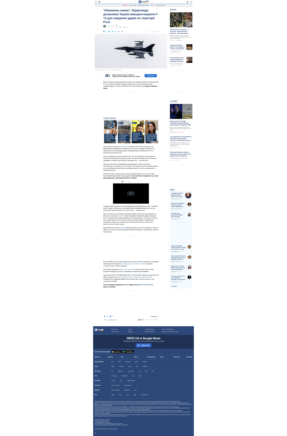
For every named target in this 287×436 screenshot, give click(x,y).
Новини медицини (115, 390)
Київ (112, 361)
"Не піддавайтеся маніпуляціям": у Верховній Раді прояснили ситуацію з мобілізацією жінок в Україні (181, 138)
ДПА (140, 371)
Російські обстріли (160, 5)
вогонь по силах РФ (126, 269)
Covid (135, 390)
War (116, 25)
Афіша (112, 394)
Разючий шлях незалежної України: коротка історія (177, 215)
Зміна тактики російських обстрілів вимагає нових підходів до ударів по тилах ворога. (178, 257)
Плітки (120, 394)
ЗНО (146, 371)
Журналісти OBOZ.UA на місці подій (170, 331)
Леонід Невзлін (174, 271)
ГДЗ (112, 371)
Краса (127, 394)
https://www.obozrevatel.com (144, 401)
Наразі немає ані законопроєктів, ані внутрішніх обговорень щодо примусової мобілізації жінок (180, 144)
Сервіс (140, 375)
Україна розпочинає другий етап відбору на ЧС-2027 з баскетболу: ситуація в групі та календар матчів (177, 47)
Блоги (161, 357)
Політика (110, 357)
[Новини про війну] (140, 320)
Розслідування (151, 357)
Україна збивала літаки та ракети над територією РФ (134, 277)
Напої (121, 380)
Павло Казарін (174, 218)
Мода (135, 394)
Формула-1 (145, 366)
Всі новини (189, 357)
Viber (148, 285)
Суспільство (176, 357)
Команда (130, 329)
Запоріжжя (127, 361)
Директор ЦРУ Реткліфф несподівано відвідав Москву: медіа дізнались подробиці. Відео (180, 123)
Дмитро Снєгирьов (175, 261)
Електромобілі (124, 375)
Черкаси (145, 361)
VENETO (152, 5)
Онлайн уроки (131, 371)
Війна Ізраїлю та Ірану (143, 5)
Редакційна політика (112, 319)
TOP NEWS (173, 101)
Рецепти (113, 380)
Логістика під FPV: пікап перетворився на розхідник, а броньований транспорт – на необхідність (178, 277)
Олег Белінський (174, 198)
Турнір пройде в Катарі (175, 51)
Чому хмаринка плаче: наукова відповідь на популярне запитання (177, 59)
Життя (136, 357)
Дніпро (136, 361)
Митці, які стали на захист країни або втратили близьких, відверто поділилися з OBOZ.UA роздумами (180, 37)
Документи (130, 331)
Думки (172, 189)
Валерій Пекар (174, 208)
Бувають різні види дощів (176, 63)
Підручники (120, 371)
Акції (133, 375)
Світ (122, 357)
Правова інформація (149, 329)
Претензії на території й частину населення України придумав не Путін (177, 205)
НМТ (153, 371)
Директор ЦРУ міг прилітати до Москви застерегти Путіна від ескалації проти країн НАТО (180, 129)
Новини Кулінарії (131, 380)
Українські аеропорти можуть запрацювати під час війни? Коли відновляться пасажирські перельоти (180, 154)
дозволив (121, 216)
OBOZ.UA (142, 285)
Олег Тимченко (111, 25)
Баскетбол (121, 366)
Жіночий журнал (144, 394)
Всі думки (173, 286)
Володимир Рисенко (175, 251)
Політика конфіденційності (168, 329)
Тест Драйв (114, 375)
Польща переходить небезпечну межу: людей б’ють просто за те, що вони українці (178, 247)
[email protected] (112, 425)
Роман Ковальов (174, 281)
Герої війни (124, 5)
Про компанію (114, 329)
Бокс (137, 366)
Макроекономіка (128, 385)
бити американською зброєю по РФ (132, 264)
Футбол (113, 366)
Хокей (130, 366)
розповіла (123, 147)
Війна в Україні (132, 5)
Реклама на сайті (115, 331)
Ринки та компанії (115, 385)
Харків (119, 361)
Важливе (173, 9)
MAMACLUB (127, 390)
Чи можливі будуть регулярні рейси (178, 158)
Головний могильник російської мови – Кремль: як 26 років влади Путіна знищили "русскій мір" (177, 194)
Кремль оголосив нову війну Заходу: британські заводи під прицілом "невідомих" (178, 267)
